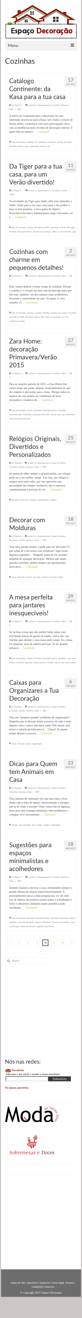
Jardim (64, 190)
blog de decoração (18, 142)
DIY (42, 317)
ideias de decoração (52, 317)
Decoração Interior (16, 146)
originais (32, 500)
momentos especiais (24, 662)
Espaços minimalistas (60, 922)
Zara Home (70, 414)
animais (14, 825)
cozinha (60, 142)
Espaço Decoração (51, 1292)
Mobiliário (27, 414)
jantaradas (62, 658)
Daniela (17, 463)
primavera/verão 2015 (41, 414)
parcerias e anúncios (38, 1282)
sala (48, 146)
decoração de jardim (42, 227)
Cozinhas (56, 105)
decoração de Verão (58, 227)
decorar (29, 577)
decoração (68, 142)
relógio (60, 577)
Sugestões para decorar (45, 926)
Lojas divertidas (64, 232)
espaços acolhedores (43, 922)
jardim (54, 232)
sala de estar (56, 414)
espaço (28, 744)
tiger (74, 232)
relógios (53, 500)
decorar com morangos (42, 232)
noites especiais (39, 662)
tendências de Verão (17, 321)
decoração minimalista (60, 918)
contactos (49, 1286)
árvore (13, 577)
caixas (13, 744)
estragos (46, 825)
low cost (65, 317)
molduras (45, 577)
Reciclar (53, 577)
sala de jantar (70, 662)
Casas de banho (58, 463)
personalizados (43, 500)
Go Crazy (36, 577)
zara (63, 414)
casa (20, 825)
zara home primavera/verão (19, 419)
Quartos (64, 105)
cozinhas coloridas (42, 313)
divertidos (24, 500)
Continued (43, 131)
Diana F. (18, 105)
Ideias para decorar (27, 926)
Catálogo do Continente (36, 142)
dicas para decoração (26, 922)
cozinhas (30, 313)
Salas (11, 109)
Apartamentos (44, 105)
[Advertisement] (41, 1011)
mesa (69, 658)
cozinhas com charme (58, 313)
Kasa (26, 146)
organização (34, 146)
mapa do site (18, 1282)
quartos (43, 146)
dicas (34, 825)
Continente (51, 142)
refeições (50, 662)
